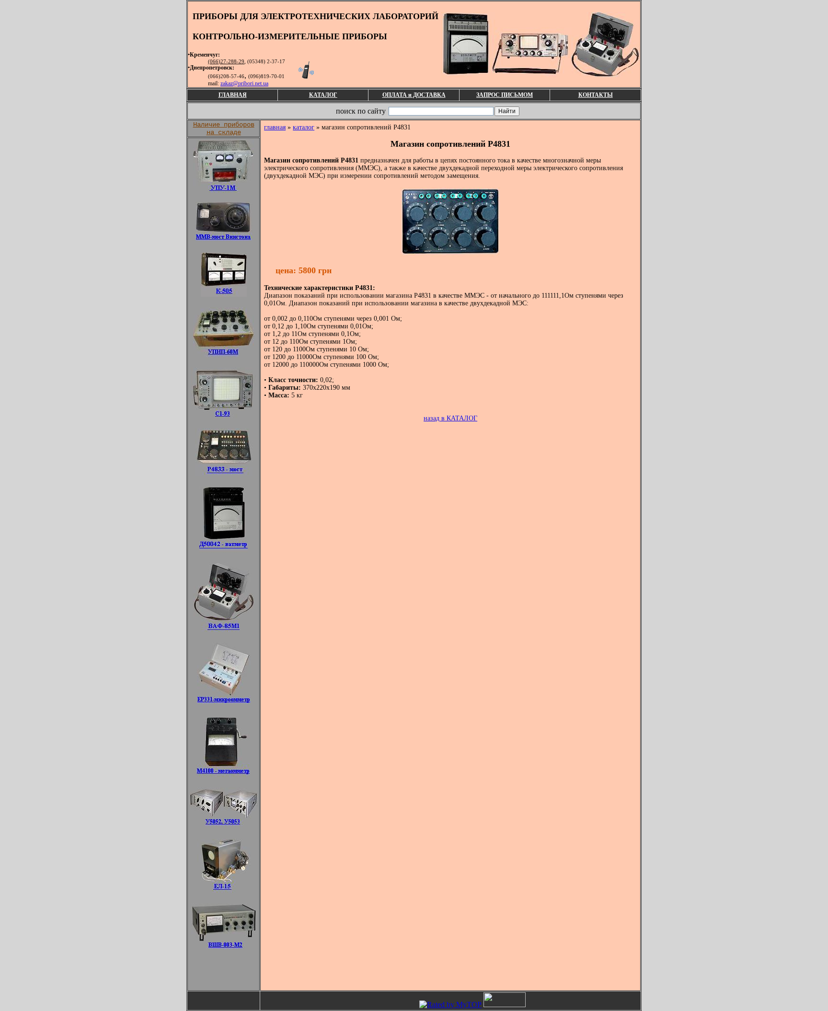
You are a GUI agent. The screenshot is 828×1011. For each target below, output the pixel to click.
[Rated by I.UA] (504, 1004)
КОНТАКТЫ (595, 95)
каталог (303, 127)
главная (275, 127)
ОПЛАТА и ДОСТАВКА (414, 95)
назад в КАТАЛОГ (450, 418)
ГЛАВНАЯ (232, 95)
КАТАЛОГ (323, 95)
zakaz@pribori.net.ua (244, 83)
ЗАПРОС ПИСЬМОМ (504, 95)
